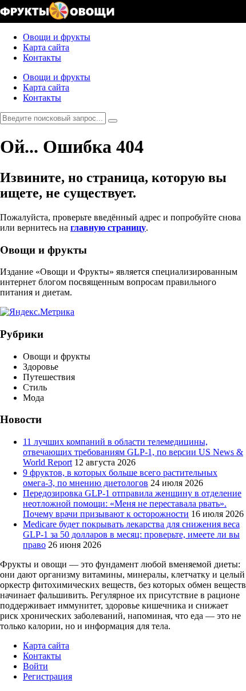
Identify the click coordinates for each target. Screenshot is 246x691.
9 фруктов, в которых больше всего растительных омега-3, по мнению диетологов (120, 478)
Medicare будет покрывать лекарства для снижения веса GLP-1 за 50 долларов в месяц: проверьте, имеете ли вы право (131, 534)
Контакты (42, 57)
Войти (35, 666)
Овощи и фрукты (56, 37)
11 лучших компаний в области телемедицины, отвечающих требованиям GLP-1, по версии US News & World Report (133, 452)
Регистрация (47, 676)
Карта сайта (46, 47)
